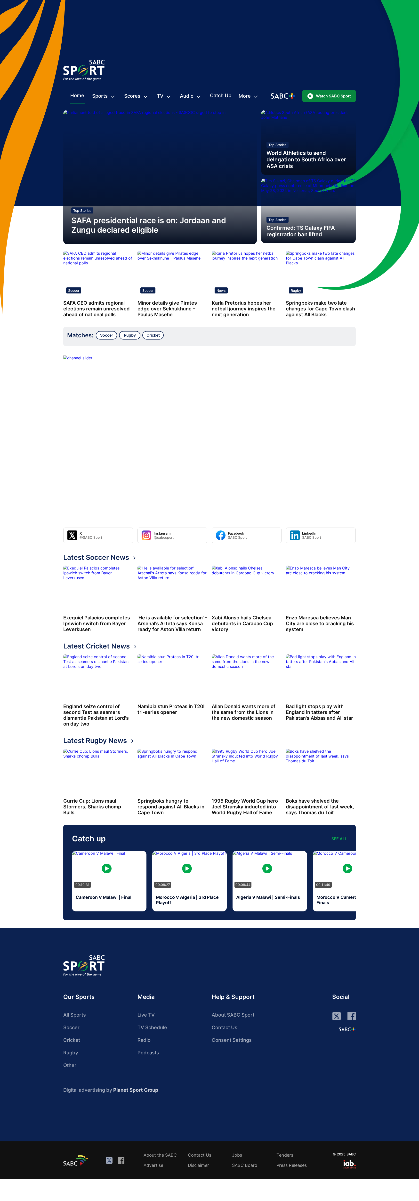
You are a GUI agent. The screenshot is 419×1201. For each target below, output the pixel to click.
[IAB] (349, 1164)
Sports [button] (100, 96)
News (221, 290)
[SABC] (76, 1160)
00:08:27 (162, 885)
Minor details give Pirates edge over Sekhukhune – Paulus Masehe (167, 308)
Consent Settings (232, 1040)
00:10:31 (82, 885)
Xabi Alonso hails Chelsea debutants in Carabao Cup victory (242, 623)
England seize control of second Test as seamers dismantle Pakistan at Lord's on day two (96, 715)
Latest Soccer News (96, 557)
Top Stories (82, 210)
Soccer (73, 290)
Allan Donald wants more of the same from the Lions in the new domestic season (243, 712)
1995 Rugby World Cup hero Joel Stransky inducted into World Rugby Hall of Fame (245, 806)
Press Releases (291, 1165)
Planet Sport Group (135, 1090)
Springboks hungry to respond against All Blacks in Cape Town (170, 806)
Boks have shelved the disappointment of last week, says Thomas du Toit (320, 806)
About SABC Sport (233, 1015)
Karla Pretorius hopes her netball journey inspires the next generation (243, 308)
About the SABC (160, 1155)
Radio (144, 1040)
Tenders (284, 1155)
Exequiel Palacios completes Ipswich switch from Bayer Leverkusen (96, 623)
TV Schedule (152, 1027)
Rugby (296, 290)
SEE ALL (339, 838)
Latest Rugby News (95, 740)
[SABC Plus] (347, 1029)
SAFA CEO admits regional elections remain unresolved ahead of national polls (96, 308)
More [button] (245, 96)
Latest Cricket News (96, 646)
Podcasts (148, 1053)
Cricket (71, 1040)
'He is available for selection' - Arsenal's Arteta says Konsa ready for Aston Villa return (172, 623)
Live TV (146, 1015)
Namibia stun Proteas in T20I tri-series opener (171, 709)
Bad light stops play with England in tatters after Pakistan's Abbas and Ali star (319, 712)
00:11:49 (323, 885)
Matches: (80, 335)
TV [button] (160, 96)
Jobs (237, 1155)
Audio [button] (186, 96)
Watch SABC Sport (333, 96)
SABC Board (244, 1165)
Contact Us (224, 1027)
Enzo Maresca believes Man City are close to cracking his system (320, 623)
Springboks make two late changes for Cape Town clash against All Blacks (320, 308)
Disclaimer (198, 1165)
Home (77, 95)
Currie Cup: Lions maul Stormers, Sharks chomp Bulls (92, 806)
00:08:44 (242, 885)
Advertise (153, 1165)
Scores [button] (132, 96)
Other (69, 1065)
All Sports (74, 1015)
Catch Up (220, 95)
